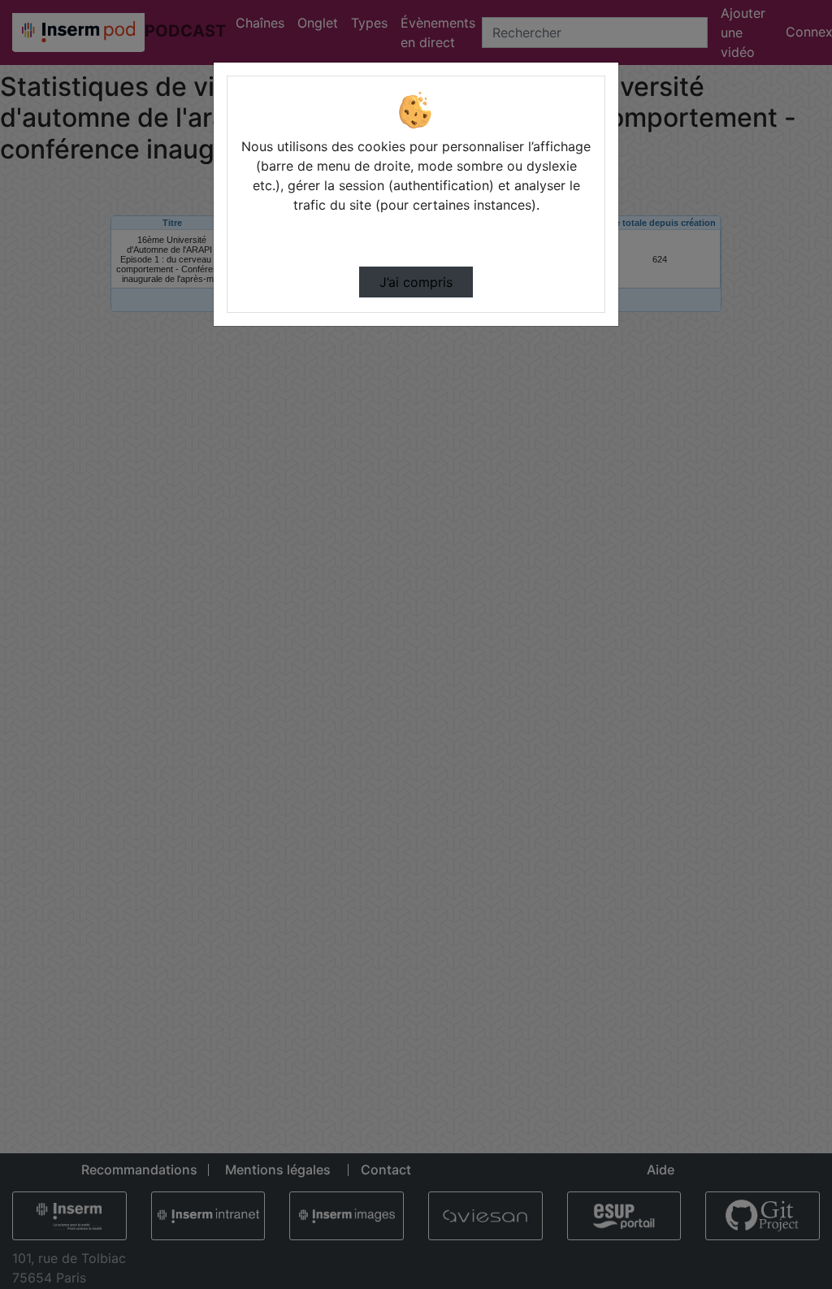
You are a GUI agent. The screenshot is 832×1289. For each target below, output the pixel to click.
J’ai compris (416, 282)
